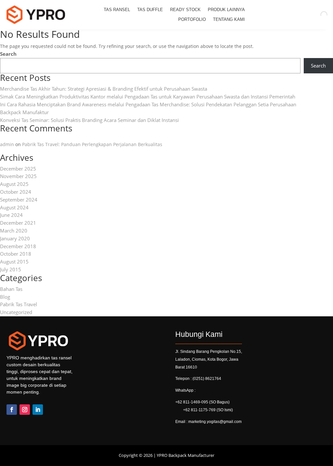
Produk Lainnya (226, 10)
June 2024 (11, 215)
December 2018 (18, 246)
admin (7, 144)
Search (8, 54)
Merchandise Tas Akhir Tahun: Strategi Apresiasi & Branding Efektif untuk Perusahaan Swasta (103, 88)
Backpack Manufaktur (24, 112)
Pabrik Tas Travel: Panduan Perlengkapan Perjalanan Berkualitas (92, 144)
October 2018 (15, 253)
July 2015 (10, 269)
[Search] (318, 14)
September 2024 (18, 199)
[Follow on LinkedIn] (38, 409)
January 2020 (15, 238)
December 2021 (18, 222)
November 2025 (18, 176)
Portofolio (192, 19)
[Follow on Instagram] (25, 409)
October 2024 (15, 191)
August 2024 (14, 207)
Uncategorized (16, 312)
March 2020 (13, 230)
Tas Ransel (117, 10)
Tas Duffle (150, 10)
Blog (5, 296)
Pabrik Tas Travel (18, 304)
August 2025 (14, 184)
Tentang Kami (229, 19)
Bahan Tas (11, 289)
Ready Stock (185, 10)
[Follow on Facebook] (12, 409)
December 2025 (18, 168)
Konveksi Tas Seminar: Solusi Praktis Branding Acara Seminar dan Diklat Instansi (89, 120)
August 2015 (14, 261)
